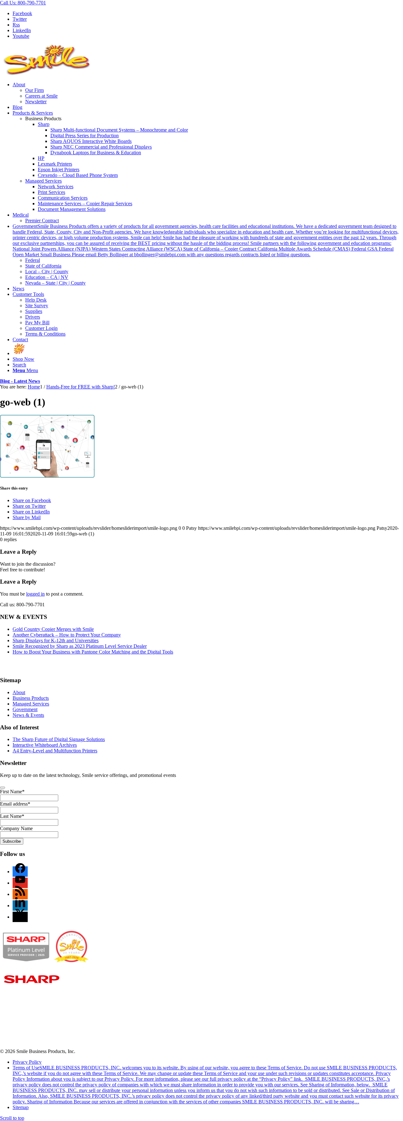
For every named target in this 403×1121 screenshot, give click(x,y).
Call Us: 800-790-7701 (23, 2)
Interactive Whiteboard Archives (45, 745)
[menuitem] (208, 93)
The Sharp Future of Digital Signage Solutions (59, 739)
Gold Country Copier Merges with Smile (53, 629)
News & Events (28, 715)
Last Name (12, 816)
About (19, 692)
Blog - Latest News (20, 381)
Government (25, 709)
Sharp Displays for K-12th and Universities (56, 640)
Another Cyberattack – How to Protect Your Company (67, 634)
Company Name (16, 828)
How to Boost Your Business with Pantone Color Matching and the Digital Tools (93, 651)
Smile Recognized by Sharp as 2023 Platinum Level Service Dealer (80, 646)
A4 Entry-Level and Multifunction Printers (55, 750)
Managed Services (43, 181)
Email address (15, 804)
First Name (12, 791)
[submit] (2, 788)
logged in (35, 594)
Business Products (31, 698)
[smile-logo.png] (47, 73)
